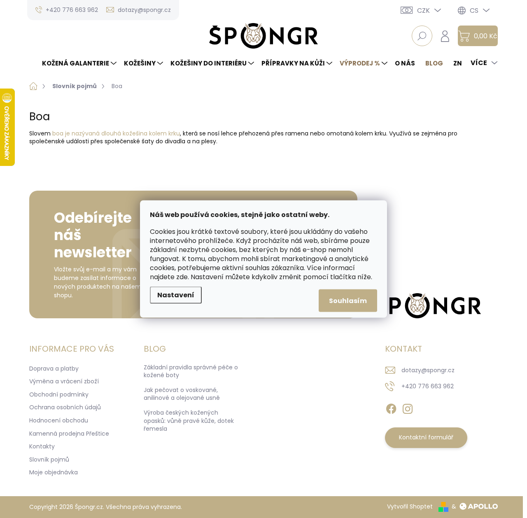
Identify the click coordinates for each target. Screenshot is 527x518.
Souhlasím (348, 301)
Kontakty (42, 446)
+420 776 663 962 (427, 386)
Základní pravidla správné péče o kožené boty (191, 371)
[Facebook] (391, 407)
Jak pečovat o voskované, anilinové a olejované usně (182, 394)
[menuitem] (80, 63)
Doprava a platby (54, 368)
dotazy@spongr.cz (428, 370)
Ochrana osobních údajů (65, 407)
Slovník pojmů (49, 459)
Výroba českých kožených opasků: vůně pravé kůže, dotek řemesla (189, 420)
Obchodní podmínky (59, 394)
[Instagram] (407, 407)
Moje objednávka (53, 472)
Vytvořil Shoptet (410, 506)
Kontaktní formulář (426, 437)
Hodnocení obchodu (58, 420)
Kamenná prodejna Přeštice (69, 433)
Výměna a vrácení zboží (64, 381)
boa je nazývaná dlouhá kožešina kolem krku (116, 133)
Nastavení (175, 295)
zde (182, 277)
